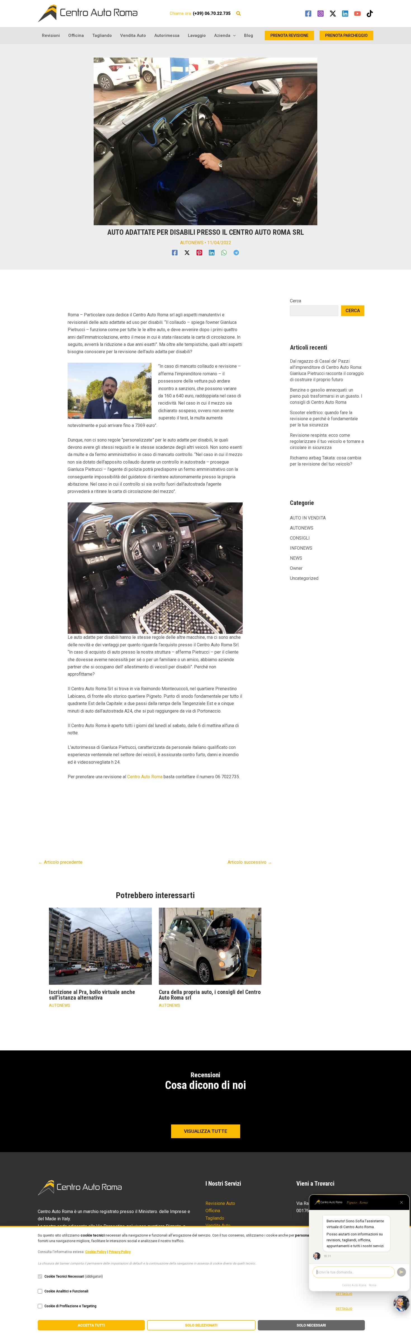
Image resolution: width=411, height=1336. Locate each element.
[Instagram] (320, 13)
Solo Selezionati (201, 1325)
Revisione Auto (220, 1203)
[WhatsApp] (224, 253)
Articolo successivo (250, 862)
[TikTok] (369, 13)
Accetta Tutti (91, 1325)
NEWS (296, 558)
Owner (296, 568)
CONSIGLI (300, 538)
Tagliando (102, 35)
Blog (248, 35)
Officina (76, 35)
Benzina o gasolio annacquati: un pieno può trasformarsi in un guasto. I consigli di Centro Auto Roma (326, 396)
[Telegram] (236, 253)
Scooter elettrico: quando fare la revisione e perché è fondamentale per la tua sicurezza (324, 419)
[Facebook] (308, 13)
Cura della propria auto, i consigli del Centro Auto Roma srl (210, 995)
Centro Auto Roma (144, 776)
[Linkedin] (345, 13)
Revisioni (51, 35)
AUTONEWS (192, 242)
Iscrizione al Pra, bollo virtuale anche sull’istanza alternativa (92, 995)
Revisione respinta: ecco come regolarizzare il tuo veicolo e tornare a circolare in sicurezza (327, 441)
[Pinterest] (199, 253)
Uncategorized (304, 578)
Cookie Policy (95, 1252)
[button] (238, 14)
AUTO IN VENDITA (308, 518)
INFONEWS (301, 548)
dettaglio (344, 1294)
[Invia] (401, 1272)
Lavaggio (197, 35)
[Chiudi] (401, 1202)
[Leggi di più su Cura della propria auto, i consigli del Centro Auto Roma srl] (210, 945)
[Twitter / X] (332, 13)
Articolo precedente (60, 862)
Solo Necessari (311, 1325)
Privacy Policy (120, 1252)
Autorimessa (166, 35)
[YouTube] (357, 13)
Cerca (295, 300)
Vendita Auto (133, 35)
